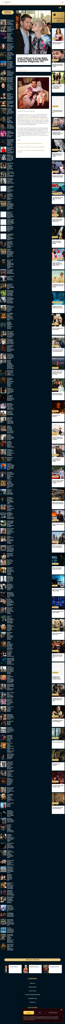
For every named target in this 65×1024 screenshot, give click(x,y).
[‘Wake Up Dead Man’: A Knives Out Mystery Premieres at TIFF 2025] (3, 756)
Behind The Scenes (57, 193)
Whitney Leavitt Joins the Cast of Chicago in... (58, 43)
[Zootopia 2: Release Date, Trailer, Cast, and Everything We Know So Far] (3, 908)
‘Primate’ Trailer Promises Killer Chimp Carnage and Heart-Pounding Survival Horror (10, 661)
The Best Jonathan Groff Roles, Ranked (57, 612)
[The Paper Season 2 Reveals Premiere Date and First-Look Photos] (46, 969)
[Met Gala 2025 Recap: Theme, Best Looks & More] (58, 385)
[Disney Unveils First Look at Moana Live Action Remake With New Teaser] (3, 531)
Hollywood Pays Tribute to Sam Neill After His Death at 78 (10, 126)
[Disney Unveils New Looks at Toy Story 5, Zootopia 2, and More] (3, 790)
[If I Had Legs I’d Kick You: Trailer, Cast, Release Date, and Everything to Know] (3, 845)
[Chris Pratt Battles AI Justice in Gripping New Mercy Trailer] (3, 492)
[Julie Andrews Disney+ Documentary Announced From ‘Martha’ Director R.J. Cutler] (3, 86)
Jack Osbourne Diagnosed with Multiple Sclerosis (29, 143)
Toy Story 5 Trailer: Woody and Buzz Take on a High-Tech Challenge (10, 356)
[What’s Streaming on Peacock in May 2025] (58, 538)
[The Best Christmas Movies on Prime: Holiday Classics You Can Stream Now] (3, 483)
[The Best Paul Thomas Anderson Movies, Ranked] (3, 709)
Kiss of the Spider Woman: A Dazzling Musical (56, 242)
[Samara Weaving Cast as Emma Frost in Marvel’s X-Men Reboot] (3, 73)
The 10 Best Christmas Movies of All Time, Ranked (10, 413)
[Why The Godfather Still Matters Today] (58, 320)
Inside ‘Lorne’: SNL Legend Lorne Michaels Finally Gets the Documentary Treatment (10, 334)
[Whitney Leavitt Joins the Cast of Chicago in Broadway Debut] (58, 34)
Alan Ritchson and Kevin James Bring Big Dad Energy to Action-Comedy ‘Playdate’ (10, 571)
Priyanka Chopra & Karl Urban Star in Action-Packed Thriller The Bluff (10, 391)
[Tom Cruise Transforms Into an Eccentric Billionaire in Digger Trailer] (3, 119)
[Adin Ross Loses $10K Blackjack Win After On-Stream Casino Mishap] (58, 56)
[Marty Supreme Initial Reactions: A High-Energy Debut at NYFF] (3, 695)
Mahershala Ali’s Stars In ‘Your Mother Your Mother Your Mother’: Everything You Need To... (10, 65)
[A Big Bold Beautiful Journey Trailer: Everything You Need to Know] (58, 78)
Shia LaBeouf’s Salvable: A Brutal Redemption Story (58, 350)
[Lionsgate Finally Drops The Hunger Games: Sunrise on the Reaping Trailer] (3, 515)
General (55, 585)
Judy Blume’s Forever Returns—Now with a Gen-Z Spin (57, 373)
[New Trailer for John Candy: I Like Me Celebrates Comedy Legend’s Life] (3, 773)
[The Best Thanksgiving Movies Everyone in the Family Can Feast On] (3, 507)
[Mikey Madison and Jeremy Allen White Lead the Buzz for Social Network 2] (3, 899)
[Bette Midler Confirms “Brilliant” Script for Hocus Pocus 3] (3, 654)
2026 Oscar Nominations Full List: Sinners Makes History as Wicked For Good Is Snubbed (10, 382)
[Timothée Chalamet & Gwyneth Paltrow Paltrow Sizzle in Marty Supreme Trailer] (3, 837)
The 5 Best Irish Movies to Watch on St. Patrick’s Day (10, 278)
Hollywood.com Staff (22, 70)
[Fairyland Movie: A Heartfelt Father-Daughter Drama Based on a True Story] (3, 827)
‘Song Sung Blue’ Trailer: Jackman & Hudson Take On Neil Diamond (10, 738)
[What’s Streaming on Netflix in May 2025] (58, 560)
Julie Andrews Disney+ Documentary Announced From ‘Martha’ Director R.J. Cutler (10, 87)
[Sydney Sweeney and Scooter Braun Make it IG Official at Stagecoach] (58, 102)
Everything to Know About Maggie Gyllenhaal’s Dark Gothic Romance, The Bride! (10, 317)
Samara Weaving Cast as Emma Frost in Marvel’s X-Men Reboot (10, 73)
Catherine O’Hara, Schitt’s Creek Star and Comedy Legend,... (57, 133)
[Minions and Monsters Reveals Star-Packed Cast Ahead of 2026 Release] (3, 214)
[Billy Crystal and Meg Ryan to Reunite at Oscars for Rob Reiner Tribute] (3, 341)
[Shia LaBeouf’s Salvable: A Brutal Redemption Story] (58, 342)
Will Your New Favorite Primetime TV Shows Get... (57, 656)
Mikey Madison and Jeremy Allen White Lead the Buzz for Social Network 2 (10, 899)
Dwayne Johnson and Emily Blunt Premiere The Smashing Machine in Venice (10, 782)
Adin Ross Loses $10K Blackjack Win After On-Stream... (57, 65)
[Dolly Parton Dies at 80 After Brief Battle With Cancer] (26, 969)
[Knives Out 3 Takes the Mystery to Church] (3, 459)
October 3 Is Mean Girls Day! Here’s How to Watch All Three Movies (10, 702)
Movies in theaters (7, 12)
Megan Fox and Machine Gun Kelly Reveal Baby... (57, 176)
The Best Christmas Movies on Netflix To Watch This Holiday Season (10, 444)
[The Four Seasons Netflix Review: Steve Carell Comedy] (58, 472)
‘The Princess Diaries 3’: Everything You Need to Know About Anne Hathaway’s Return (10, 47)
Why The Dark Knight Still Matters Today (58, 590)
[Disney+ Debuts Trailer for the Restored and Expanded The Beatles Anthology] (3, 539)
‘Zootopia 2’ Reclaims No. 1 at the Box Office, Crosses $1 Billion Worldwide (10, 452)
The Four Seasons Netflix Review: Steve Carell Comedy (58, 482)
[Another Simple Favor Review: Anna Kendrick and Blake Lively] (58, 429)
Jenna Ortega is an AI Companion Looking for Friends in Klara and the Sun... (10, 167)
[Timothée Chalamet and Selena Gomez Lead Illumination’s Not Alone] (3, 133)
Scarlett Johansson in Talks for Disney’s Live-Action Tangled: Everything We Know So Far (10, 679)
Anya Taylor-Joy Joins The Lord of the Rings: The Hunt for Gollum (10, 181)
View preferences (53, 1012)
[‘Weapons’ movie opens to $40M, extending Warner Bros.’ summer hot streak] (3, 853)
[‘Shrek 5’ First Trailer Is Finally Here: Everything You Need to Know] (3, 174)
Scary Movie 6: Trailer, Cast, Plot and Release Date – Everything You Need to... (10, 348)
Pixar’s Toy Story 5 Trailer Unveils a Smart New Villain (10, 562)
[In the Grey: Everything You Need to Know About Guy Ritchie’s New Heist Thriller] (3, 299)
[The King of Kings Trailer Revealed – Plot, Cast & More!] (58, 777)
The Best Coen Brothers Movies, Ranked (10, 805)
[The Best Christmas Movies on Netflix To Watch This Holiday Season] (3, 444)
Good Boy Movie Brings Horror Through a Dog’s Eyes (10, 820)
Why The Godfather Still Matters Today (57, 329)
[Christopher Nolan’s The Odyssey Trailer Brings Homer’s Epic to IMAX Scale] (3, 420)
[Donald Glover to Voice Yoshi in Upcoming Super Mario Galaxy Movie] (3, 293)
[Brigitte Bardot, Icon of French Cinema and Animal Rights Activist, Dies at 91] (58, 146)
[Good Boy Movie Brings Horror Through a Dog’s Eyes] (3, 821)
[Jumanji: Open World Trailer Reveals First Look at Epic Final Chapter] (3, 80)
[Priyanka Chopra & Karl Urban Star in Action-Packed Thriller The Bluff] (3, 390)
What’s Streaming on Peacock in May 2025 (57, 546)
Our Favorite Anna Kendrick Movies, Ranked (56, 460)
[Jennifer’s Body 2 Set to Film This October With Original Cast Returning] (3, 96)
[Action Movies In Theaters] (58, 756)
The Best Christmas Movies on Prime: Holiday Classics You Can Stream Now (10, 484)
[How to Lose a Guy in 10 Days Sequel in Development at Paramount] (3, 22)
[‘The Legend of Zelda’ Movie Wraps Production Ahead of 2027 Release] (3, 189)
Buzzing (55, 237)
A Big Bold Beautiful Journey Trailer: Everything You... (57, 87)
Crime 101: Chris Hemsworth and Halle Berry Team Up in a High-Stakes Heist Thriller (10, 619)
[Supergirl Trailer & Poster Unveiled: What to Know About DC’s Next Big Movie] (3, 466)
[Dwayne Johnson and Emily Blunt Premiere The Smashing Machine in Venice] (3, 780)
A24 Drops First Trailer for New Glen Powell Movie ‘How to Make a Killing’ (10, 500)
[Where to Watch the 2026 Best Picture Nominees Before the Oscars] (3, 308)
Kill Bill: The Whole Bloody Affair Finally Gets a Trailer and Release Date (10, 579)
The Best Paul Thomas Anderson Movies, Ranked (10, 709)
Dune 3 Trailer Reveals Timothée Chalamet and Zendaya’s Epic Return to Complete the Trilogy (10, 263)
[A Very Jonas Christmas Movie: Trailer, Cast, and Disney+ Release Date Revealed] (3, 764)
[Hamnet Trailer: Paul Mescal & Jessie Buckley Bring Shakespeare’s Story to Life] (3, 686)
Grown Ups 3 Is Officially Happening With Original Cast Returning (10, 29)
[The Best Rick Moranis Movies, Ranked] (3, 723)
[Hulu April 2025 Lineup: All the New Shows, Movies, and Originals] (58, 799)
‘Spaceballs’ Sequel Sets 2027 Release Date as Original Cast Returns (10, 196)
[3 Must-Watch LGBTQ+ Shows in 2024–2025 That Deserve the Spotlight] (58, 211)
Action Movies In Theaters (56, 764)
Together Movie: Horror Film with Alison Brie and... (57, 699)
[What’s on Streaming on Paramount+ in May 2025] (58, 494)
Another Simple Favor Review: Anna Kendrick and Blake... (57, 438)
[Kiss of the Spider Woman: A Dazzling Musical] (58, 233)
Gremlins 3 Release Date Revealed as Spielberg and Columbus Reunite (10, 587)
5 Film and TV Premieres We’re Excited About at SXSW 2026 (10, 286)
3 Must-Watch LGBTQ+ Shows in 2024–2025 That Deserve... (57, 220)
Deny (40, 1012)
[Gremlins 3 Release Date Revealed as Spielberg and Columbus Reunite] (3, 586)
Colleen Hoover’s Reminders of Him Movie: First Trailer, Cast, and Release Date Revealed (10, 646)
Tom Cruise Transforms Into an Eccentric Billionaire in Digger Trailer (10, 120)
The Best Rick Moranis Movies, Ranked (10, 723)
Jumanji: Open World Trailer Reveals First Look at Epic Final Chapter (10, 80)
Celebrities (55, 38)
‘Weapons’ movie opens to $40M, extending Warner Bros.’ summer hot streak (10, 854)
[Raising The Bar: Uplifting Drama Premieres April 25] (58, 668)
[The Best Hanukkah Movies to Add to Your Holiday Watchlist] (3, 437)
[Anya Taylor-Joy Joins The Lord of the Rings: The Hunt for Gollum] (3, 181)
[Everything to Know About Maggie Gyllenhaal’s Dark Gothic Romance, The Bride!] (3, 315)
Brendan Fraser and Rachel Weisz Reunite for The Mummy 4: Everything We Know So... (10, 602)
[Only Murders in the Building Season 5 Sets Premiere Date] (3, 915)
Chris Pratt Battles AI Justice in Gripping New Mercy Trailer (10, 492)
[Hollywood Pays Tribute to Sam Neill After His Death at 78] (3, 127)
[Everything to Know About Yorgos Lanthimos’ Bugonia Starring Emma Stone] (3, 796)
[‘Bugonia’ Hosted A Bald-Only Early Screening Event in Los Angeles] (3, 627)
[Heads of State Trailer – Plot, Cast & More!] (58, 625)
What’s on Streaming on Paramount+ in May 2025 (58, 503)
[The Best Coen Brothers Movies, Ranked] (3, 805)
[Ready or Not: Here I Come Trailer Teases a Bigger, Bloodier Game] (3, 373)
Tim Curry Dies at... (14, 966)
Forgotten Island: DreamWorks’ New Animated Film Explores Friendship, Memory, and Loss (10, 205)
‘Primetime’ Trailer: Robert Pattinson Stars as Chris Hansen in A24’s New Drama (10, 56)
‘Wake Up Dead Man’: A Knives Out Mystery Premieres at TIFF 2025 (10, 756)
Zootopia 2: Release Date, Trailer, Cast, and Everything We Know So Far (10, 908)
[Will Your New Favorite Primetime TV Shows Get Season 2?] (58, 647)
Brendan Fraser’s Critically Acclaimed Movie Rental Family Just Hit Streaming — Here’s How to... (10, 364)
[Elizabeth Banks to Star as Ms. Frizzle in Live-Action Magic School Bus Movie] (3, 157)
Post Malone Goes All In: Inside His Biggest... (57, 721)
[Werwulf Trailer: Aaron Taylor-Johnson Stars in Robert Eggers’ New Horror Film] (3, 142)
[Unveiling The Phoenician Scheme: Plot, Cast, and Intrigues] (58, 276)
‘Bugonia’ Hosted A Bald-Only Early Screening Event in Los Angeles (10, 627)
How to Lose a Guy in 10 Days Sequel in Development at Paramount (10, 22)
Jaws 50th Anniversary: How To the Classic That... (57, 198)
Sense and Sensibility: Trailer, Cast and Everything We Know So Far (10, 111)
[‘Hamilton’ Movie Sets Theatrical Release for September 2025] (3, 877)
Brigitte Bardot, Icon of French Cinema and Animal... (57, 155)
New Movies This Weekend (56, 416)
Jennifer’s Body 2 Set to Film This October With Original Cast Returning (10, 96)
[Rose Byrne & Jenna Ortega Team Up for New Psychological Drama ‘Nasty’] (3, 103)
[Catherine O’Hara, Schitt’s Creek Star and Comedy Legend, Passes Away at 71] (58, 124)
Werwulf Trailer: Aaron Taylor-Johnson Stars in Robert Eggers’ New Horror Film (10, 142)
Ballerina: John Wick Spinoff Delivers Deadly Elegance (57, 307)
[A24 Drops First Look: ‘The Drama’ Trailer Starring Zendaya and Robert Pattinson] (3, 474)
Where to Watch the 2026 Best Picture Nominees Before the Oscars (10, 308)
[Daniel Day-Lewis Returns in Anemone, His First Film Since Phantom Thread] (3, 813)
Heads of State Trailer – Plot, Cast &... (57, 634)
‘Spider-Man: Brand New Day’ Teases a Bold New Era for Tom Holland (10, 893)
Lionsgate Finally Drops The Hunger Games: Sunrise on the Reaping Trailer (10, 515)
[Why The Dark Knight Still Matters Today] (58, 581)
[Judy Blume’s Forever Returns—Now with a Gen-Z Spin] (58, 363)
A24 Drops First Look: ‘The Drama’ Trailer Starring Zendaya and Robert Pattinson (10, 476)
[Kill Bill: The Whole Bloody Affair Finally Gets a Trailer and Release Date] (3, 579)
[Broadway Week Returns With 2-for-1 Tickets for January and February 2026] (3, 406)
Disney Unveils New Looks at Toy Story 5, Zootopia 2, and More (10, 790)
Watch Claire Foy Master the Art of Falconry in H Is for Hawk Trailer (10, 595)
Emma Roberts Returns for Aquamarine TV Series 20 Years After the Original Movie (10, 150)
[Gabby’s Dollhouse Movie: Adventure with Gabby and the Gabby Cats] (58, 255)
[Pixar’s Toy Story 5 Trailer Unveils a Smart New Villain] (3, 562)
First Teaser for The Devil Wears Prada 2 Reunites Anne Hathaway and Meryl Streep (10, 548)
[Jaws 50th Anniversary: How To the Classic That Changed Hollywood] (58, 189)
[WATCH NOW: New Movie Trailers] (58, 516)
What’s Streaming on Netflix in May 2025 (57, 568)
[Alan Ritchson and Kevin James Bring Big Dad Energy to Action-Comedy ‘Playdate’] (3, 570)
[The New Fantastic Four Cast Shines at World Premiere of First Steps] (3, 930)
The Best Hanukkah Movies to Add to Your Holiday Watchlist (10, 437)
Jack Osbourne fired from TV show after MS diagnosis (31, 147)
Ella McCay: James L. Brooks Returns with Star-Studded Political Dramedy (10, 636)
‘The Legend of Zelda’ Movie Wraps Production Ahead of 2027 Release (10, 189)
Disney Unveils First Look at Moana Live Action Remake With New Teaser (10, 531)
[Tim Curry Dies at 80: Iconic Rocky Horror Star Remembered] (6, 969)
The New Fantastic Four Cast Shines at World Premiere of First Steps (10, 930)
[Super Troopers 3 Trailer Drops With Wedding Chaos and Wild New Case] (3, 222)
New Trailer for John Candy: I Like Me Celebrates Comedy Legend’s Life (10, 773)
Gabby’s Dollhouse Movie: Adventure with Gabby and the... (57, 264)
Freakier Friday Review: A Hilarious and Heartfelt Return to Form (10, 862)
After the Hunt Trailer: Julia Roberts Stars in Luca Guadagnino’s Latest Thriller (10, 947)
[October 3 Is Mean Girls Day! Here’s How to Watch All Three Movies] (3, 701)
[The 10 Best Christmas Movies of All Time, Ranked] (3, 413)
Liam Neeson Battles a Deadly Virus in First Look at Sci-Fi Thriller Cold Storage (10, 885)
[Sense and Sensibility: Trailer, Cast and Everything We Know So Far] (3, 111)
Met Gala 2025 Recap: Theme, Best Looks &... (57, 394)
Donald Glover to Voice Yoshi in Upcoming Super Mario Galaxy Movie (10, 293)
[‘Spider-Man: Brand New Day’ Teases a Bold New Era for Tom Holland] (3, 893)
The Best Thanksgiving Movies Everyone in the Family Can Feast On (10, 508)
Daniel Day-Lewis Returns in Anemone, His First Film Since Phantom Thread (10, 813)
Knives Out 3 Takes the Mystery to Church (10, 459)
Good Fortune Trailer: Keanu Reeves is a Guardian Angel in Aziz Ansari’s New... (10, 922)
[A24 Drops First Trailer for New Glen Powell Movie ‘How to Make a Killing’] (3, 500)
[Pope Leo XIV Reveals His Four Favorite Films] (3, 556)
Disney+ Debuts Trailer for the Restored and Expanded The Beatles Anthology (10, 540)
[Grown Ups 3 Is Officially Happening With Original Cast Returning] (3, 29)
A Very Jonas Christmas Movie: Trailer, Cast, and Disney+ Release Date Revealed (10, 765)
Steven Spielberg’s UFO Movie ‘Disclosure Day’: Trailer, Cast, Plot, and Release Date (10, 429)
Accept (28, 1012)
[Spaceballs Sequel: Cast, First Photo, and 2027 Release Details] (3, 730)
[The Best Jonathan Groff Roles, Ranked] (58, 603)
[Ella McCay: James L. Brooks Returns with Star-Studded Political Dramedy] (3, 635)
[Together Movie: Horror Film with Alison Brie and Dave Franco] (58, 690)
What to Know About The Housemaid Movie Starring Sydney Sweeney (10, 610)
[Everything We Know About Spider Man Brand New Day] (3, 272)
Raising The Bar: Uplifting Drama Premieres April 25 (56, 678)
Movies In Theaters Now (57, 742)
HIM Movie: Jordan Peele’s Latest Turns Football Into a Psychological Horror (10, 869)
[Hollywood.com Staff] (58, 15)
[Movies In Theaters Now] (58, 734)
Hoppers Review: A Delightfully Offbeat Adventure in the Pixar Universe (10, 325)
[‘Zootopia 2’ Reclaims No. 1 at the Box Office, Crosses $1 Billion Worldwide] (3, 452)
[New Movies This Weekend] (58, 407)
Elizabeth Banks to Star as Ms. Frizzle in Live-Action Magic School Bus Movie (10, 157)
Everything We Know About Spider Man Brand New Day (10, 271)
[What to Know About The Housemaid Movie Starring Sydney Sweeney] (3, 610)
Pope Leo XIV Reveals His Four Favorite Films (10, 555)
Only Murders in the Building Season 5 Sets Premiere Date (10, 915)
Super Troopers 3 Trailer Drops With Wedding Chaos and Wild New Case (10, 222)
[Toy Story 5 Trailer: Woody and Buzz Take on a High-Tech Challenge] (3, 356)
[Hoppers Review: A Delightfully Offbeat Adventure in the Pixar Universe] (3, 324)
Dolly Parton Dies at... (34, 966)
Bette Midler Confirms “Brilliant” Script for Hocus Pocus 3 (10, 654)
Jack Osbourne (26, 117)
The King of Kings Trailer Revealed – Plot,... (57, 786)
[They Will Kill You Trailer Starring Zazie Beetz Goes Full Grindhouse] (3, 398)
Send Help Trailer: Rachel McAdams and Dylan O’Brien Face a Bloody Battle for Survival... (10, 670)
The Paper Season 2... (55, 966)
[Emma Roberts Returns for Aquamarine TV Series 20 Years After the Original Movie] (3, 149)
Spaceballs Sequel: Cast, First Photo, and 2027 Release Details (10, 730)
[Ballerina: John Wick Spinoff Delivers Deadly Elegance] (58, 298)
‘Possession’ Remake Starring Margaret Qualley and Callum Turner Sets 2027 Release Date (10, 37)
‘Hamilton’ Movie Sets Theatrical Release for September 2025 (9, 877)
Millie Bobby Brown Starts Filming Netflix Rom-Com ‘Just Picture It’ (10, 717)
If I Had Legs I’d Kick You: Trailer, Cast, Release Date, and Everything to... (10, 846)
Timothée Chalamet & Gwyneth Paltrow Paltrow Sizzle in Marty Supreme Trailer (10, 838)
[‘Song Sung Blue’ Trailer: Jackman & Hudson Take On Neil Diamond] (3, 738)
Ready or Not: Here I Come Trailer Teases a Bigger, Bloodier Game (10, 373)
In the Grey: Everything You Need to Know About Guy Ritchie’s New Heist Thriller (10, 300)
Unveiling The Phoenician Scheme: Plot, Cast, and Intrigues (58, 285)
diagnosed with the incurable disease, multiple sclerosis (35, 119)
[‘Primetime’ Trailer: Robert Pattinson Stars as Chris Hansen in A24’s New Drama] (3, 55)
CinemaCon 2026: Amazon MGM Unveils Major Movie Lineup (10, 228)
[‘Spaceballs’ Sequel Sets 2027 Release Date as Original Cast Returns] (3, 196)
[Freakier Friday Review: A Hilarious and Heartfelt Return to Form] (3, 863)
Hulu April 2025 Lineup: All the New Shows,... (57, 808)
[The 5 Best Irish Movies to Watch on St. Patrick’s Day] (3, 279)
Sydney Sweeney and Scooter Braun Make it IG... (57, 111)
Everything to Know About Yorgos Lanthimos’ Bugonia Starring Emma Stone (10, 798)
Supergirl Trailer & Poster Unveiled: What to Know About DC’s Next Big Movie (10, 466)
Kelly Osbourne (31, 114)
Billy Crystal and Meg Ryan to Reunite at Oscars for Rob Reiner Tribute (10, 341)
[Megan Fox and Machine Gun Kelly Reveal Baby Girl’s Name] (58, 167)
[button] (61, 1010)
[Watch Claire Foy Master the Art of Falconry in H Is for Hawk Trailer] (3, 595)
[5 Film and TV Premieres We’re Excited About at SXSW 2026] (3, 286)
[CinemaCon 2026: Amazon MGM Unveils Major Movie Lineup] (3, 229)
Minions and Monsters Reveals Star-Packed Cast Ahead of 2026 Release (10, 215)
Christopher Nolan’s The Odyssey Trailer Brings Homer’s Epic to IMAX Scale (10, 420)
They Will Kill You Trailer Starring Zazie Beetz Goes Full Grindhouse (10, 398)
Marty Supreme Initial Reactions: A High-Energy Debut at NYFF (10, 695)
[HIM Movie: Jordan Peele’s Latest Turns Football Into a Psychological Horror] (3, 869)
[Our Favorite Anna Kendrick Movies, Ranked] (58, 451)
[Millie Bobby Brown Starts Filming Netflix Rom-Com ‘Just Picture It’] (3, 717)
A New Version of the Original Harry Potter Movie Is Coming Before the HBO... (10, 524)
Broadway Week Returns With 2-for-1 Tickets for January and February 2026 (10, 406)
